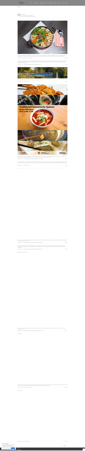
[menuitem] (32, 3)
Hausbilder (25, 81)
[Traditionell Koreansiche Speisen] (42, 119)
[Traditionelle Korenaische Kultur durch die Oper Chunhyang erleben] (42, 203)
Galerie (25, 441)
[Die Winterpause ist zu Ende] (42, 358)
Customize (4, 448)
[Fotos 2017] (42, 415)
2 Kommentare (39, 64)
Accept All (13, 448)
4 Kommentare (27, 441)
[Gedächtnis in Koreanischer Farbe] (42, 289)
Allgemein (39, 242)
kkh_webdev (19, 64)
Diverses (28, 387)
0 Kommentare (28, 81)
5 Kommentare (28, 165)
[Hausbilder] (42, 72)
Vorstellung (25, 165)
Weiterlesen (66, 64)
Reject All (9, 448)
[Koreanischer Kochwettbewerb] (42, 37)
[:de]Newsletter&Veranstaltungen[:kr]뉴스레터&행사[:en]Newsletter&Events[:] (31, 64)
